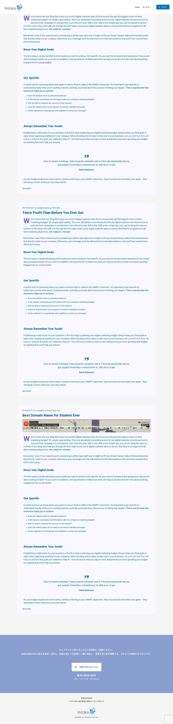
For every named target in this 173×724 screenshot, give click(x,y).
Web (58, 208)
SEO (54, 208)
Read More (26, 188)
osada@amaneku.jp (43, 208)
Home (137, 7)
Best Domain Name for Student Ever (51, 415)
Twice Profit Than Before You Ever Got (52, 213)
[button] (162, 7)
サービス (146, 7)
